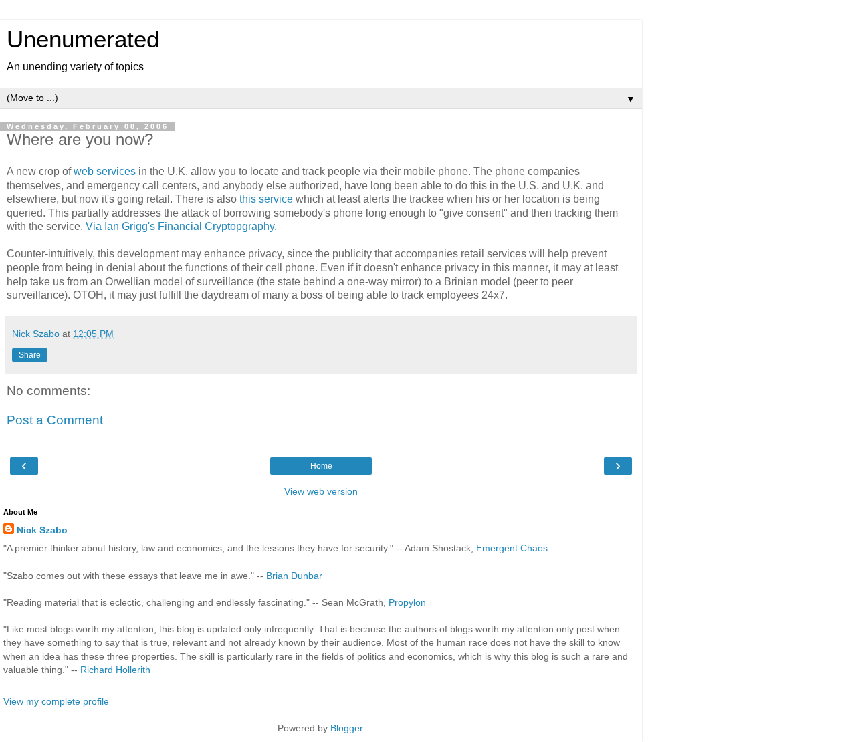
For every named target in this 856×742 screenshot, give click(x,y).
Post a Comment (55, 420)
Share (30, 355)
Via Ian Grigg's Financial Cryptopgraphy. (181, 226)
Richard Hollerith (115, 669)
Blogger (346, 728)
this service (267, 199)
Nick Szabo (42, 530)
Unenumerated (83, 39)
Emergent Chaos (512, 548)
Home (321, 466)
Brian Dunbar (294, 575)
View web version (321, 491)
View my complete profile (56, 701)
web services (106, 171)
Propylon (407, 602)
